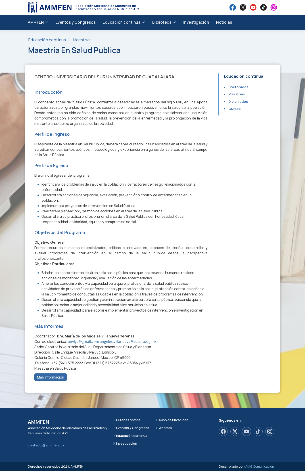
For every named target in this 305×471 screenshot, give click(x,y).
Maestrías (82, 39)
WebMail (165, 427)
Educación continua (131, 435)
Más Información (50, 377)
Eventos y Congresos (76, 22)
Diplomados (238, 101)
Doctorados (238, 87)
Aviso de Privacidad (173, 420)
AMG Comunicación (259, 466)
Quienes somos (128, 420)
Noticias (224, 22)
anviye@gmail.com (83, 341)
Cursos (234, 108)
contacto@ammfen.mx (46, 445)
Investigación (196, 22)
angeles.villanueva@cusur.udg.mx (128, 341)
